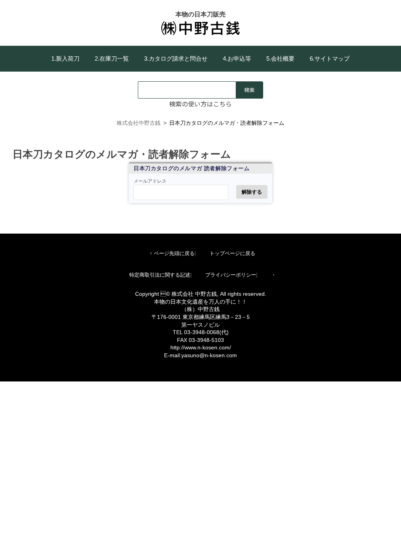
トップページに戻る (232, 253)
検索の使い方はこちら (200, 103)
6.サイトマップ (330, 58)
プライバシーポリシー (230, 275)
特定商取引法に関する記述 (159, 275)
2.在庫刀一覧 (112, 58)
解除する (252, 192)
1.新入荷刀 (65, 58)
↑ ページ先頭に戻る (172, 253)
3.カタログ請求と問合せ (176, 58)
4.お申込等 (237, 58)
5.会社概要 (280, 58)
